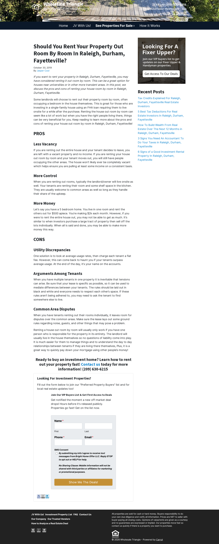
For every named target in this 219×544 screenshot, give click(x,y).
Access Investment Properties (159, 9)
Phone (59, 437)
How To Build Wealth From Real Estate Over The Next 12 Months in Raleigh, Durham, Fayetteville (160, 129)
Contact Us (85, 514)
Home (63, 26)
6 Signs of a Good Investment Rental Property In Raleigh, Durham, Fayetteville (161, 155)
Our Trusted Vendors (59, 519)
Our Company (38, 519)
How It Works (150, 26)
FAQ (184, 9)
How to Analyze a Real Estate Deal (49, 523)
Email (89, 437)
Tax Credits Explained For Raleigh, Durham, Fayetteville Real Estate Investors (159, 102)
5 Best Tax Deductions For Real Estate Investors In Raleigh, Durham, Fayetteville (161, 115)
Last (87, 431)
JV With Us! (179, 14)
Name (59, 420)
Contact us (90, 364)
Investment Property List (58, 514)
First (56, 431)
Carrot (159, 539)
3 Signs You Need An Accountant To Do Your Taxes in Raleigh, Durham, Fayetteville (161, 142)
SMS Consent (61, 449)
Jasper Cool (43, 70)
